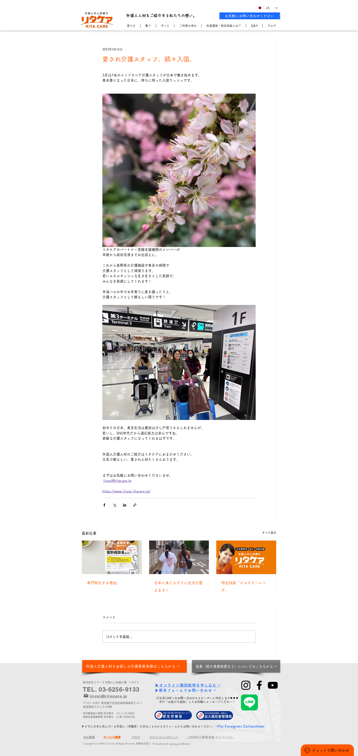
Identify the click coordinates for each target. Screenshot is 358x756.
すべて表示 (269, 532)
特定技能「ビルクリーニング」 (243, 586)
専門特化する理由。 (103, 583)
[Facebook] (259, 685)
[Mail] (85, 696)
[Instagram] (246, 685)
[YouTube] (273, 685)
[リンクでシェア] (135, 505)
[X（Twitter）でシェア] (114, 505)
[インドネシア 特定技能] (179, 557)
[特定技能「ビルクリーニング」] (246, 557)
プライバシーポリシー (163, 737)
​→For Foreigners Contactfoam (239, 726)
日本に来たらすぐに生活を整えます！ (178, 586)
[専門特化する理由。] (112, 557)
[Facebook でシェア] (104, 505)
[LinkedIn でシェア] (125, 505)
